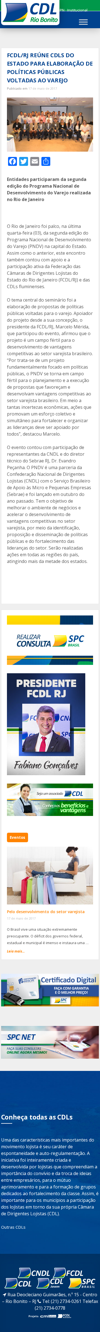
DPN (60, 10)
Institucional (77, 10)
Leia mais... (16, 951)
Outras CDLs (13, 1227)
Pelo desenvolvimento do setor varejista (46, 911)
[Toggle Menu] (83, 22)
